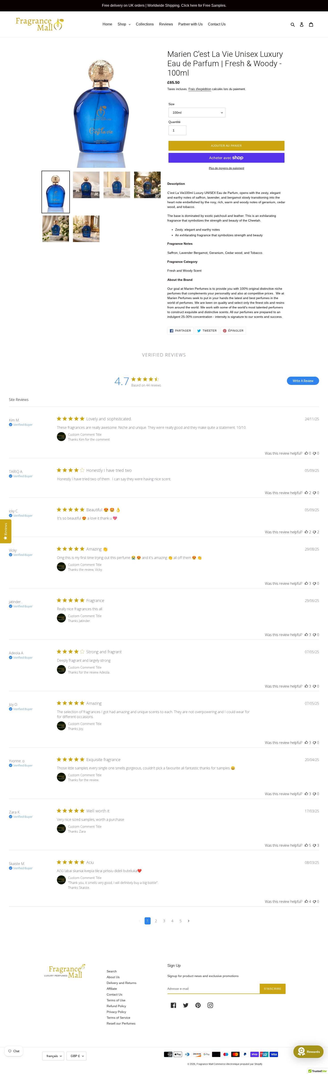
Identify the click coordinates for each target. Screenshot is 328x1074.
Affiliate (112, 988)
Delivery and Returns (121, 983)
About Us (113, 977)
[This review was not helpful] (314, 453)
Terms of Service (118, 1017)
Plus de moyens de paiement (226, 168)
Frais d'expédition (200, 89)
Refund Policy (116, 1006)
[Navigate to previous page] (139, 920)
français (52, 1056)
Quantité (174, 122)
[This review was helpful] (306, 453)
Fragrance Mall (205, 1064)
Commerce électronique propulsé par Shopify (238, 1064)
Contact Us (114, 994)
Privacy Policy (116, 1012)
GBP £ (75, 1056)
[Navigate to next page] (188, 920)
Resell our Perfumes (121, 1023)
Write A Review (303, 381)
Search (112, 971)
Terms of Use (116, 1000)
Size (171, 104)
